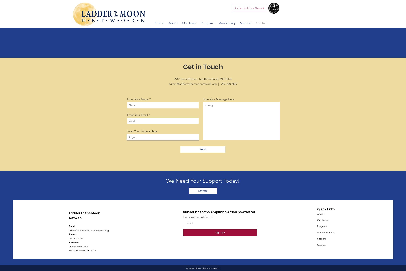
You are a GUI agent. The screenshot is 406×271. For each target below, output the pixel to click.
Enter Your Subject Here (142, 131)
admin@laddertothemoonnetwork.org (89, 230)
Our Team (322, 220)
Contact (321, 244)
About (320, 213)
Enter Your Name (138, 99)
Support (321, 238)
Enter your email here (196, 216)
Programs (322, 226)
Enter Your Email (137, 114)
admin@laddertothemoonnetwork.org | (195, 84)
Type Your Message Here (218, 99)
